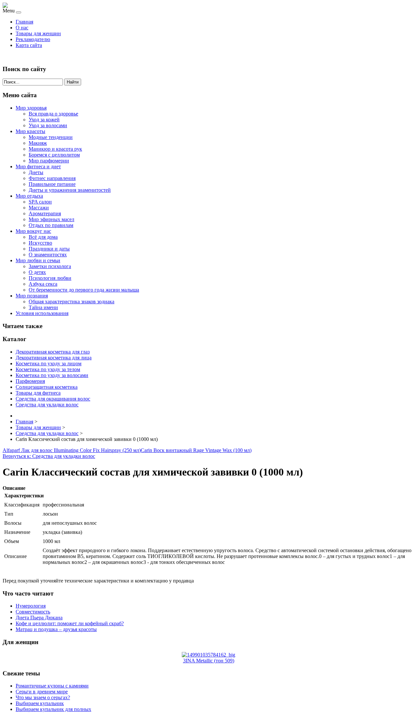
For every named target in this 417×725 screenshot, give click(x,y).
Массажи (39, 207)
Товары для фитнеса (38, 393)
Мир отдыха (29, 196)
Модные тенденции (51, 137)
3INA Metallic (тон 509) (208, 660)
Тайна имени (43, 307)
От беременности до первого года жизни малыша (84, 290)
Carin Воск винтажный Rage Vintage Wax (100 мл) (196, 450)
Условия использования (42, 313)
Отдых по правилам (51, 225)
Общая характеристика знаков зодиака (71, 301)
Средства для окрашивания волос (53, 398)
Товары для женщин (38, 33)
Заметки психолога (50, 266)
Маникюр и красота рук (55, 149)
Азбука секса (43, 284)
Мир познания (32, 295)
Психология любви (50, 278)
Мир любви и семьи (38, 260)
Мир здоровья (31, 108)
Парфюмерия (30, 381)
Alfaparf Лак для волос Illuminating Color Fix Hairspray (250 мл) (72, 450)
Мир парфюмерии (49, 160)
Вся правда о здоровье (53, 113)
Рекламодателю (33, 39)
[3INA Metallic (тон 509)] (208, 654)
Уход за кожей (44, 119)
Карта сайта (29, 45)
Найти (73, 82)
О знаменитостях (48, 254)
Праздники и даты (49, 248)
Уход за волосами (48, 125)
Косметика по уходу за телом (48, 369)
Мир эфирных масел (51, 219)
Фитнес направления (52, 178)
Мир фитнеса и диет (38, 166)
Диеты (36, 172)
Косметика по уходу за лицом (48, 363)
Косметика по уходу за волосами (52, 375)
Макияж (38, 143)
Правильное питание (52, 184)
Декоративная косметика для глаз (53, 352)
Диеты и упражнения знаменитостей (70, 190)
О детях (37, 272)
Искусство (40, 243)
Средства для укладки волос (47, 404)
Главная (24, 21)
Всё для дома (43, 237)
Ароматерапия (45, 213)
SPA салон (40, 201)
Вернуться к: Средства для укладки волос (49, 456)
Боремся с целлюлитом (54, 155)
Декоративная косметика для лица (54, 357)
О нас (22, 27)
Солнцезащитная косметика (47, 387)
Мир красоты (30, 131)
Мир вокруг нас (33, 231)
